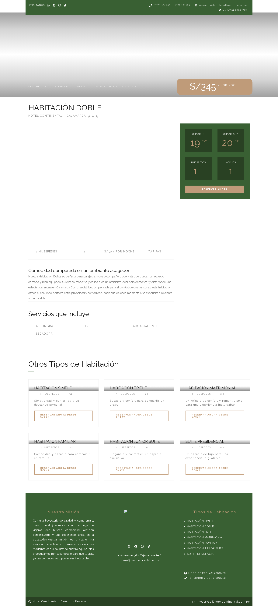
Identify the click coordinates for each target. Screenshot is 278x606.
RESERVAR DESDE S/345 (210, 415)
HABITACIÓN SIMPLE (200, 521)
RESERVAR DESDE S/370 (134, 469)
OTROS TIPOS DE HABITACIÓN (116, 86)
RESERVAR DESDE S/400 (134, 415)
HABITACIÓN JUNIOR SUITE (205, 548)
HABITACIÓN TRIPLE (200, 532)
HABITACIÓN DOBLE (200, 526)
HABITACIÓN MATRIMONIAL (205, 537)
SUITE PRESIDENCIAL (201, 554)
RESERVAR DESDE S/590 (210, 469)
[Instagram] (142, 546)
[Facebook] (135, 546)
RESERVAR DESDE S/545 (58, 469)
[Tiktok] (149, 546)
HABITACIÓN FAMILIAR (202, 543)
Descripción (37, 86)
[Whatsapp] (129, 546)
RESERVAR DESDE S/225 (58, 415)
